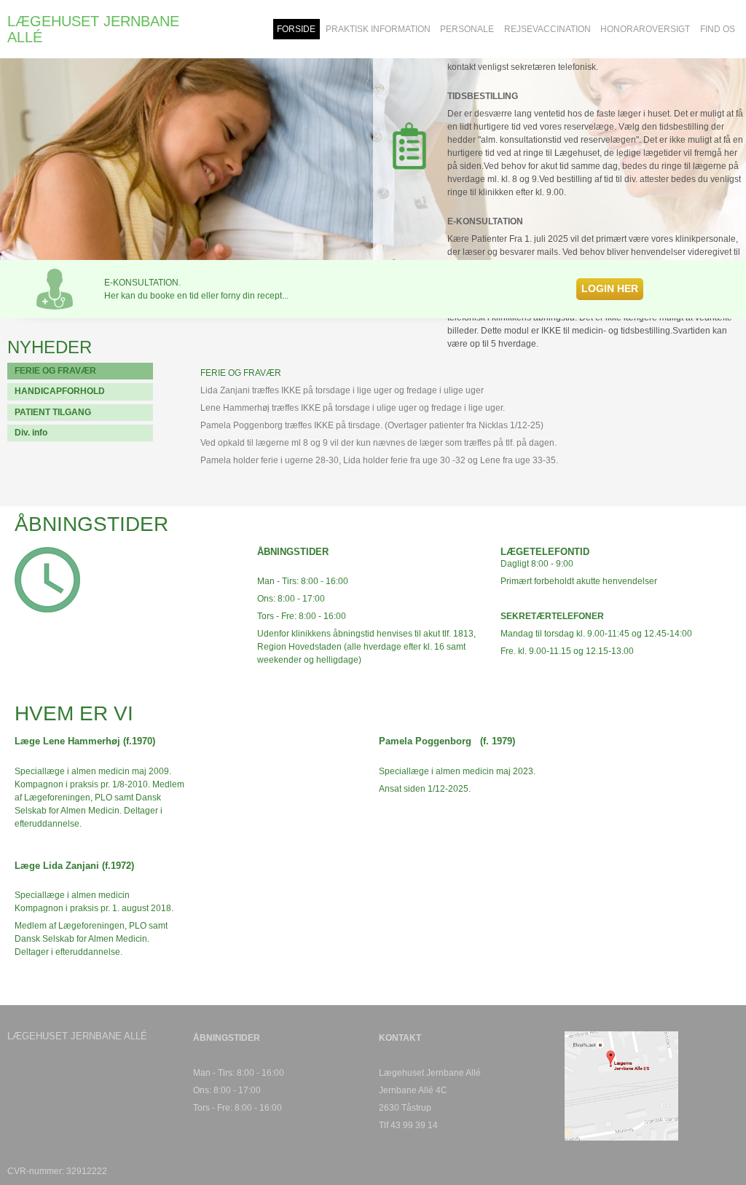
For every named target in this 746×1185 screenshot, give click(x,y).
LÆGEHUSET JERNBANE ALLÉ (93, 29)
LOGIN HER (609, 288)
